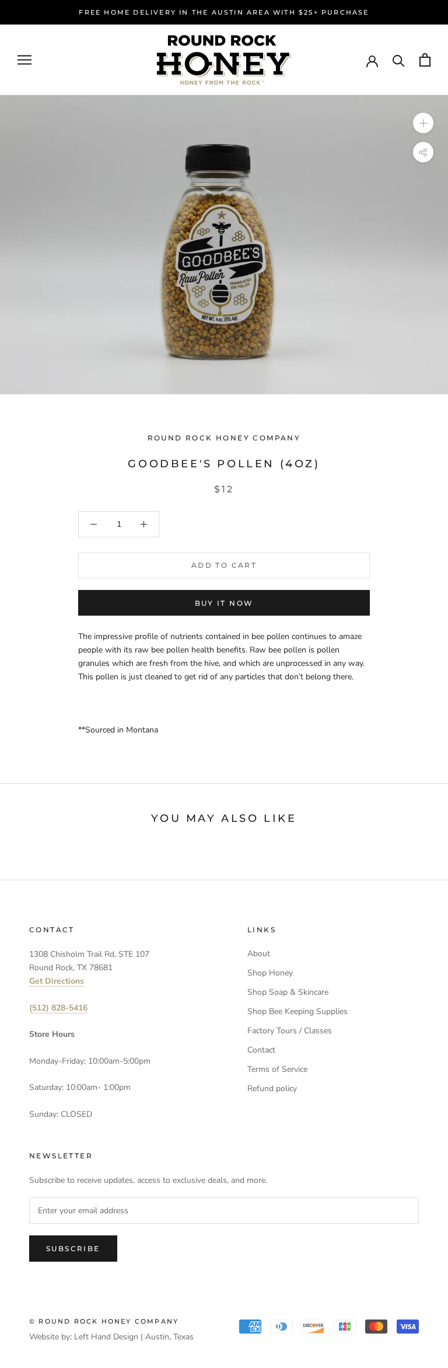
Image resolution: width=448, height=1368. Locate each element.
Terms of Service (277, 1069)
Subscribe (73, 1248)
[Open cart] (424, 60)
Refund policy (272, 1088)
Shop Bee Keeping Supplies (297, 1011)
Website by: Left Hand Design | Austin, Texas (111, 1336)
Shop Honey (270, 972)
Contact (261, 1049)
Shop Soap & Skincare (287, 992)
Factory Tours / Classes (289, 1030)
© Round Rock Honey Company (103, 1321)
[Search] (399, 60)
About (258, 953)
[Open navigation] (25, 60)
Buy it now (224, 603)
